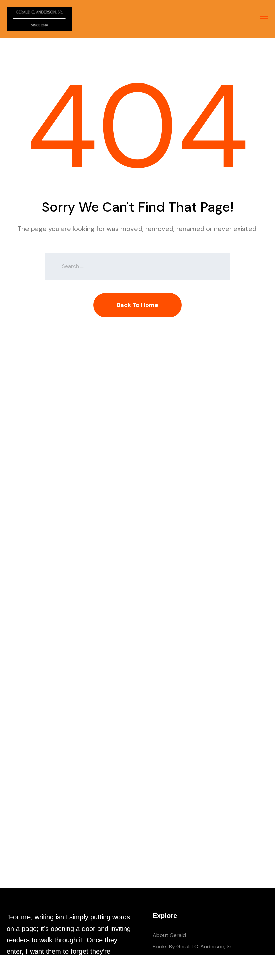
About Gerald (169, 935)
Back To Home (137, 305)
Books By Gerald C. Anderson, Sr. (192, 946)
